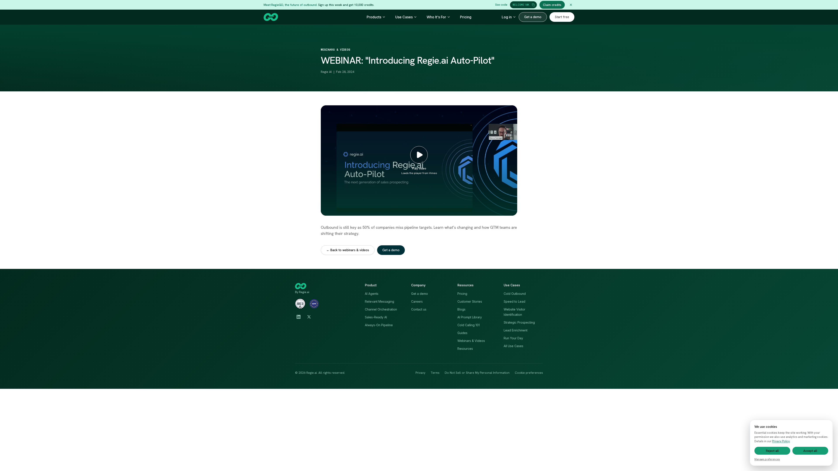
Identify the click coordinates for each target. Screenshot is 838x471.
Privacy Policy (781, 441)
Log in (507, 17)
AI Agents (371, 293)
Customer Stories (469, 301)
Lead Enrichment (515, 330)
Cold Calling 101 (468, 325)
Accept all (810, 451)
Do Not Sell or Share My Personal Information (477, 373)
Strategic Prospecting (519, 322)
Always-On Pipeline (379, 325)
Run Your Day (513, 338)
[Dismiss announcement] (570, 4)
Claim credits (552, 5)
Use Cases (404, 17)
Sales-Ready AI (376, 317)
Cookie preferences (529, 373)
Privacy (420, 373)
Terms (435, 373)
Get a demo (532, 17)
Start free (562, 17)
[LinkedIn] (298, 316)
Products (374, 17)
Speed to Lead (514, 301)
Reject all (772, 451)
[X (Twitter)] (309, 316)
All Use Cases (513, 346)
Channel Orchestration (381, 309)
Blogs (461, 309)
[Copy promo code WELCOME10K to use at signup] (533, 5)
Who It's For (436, 17)
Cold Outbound (515, 293)
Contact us (418, 309)
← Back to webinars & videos (347, 250)
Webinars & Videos (471, 341)
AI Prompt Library (469, 317)
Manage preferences (767, 459)
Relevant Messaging (379, 301)
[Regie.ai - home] (271, 17)
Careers (417, 301)
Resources (465, 348)
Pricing (465, 17)
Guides (462, 333)
